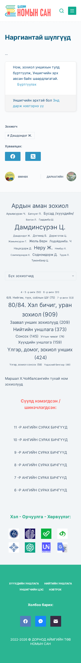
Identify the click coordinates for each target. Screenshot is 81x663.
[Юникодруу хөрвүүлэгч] (49, 549)
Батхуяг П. (34, 213)
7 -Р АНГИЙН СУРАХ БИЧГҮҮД (40, 477)
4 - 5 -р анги (31, 292)
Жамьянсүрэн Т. (17, 241)
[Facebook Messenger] (40, 621)
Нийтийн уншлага (40, 329)
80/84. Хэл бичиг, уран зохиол (40, 309)
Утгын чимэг (52, 336)
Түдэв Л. (64, 255)
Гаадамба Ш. (46, 219)
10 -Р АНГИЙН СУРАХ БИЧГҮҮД (40, 440)
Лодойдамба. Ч (60, 241)
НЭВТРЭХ (55, 589)
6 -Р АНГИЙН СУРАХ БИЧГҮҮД (40, 490)
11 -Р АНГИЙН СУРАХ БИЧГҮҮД (40, 427)
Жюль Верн (38, 241)
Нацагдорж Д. (23, 248)
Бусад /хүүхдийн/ (59, 213)
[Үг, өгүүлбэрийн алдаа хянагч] (49, 535)
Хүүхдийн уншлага (40, 342)
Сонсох (27, 336)
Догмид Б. (40, 235)
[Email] (55, 621)
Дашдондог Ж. (19, 135)
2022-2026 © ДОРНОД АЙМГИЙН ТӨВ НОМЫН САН (40, 641)
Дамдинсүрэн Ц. (40, 227)
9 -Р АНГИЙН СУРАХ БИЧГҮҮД (40, 452)
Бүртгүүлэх (27, 84)
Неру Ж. (43, 247)
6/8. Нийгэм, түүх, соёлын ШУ (30, 297)
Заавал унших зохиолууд (40, 322)
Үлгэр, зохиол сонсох (26, 364)
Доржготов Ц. (58, 235)
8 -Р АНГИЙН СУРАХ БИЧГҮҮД (40, 465)
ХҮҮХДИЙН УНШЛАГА (24, 583)
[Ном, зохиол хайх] (61, 11)
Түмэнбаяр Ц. (40, 260)
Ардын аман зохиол (39, 205)
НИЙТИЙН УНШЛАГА (58, 583)
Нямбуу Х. (60, 248)
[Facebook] (13, 156)
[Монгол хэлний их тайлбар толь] (17, 535)
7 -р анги (65, 297)
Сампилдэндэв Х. (20, 255)
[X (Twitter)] (33, 156)
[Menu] (72, 11)
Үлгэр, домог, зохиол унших (40, 353)
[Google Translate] (64, 549)
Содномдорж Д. (44, 255)
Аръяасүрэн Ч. (16, 213)
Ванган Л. (31, 219)
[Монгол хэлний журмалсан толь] (33, 535)
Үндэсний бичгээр (57, 364)
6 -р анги (51, 292)
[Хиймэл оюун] (33, 549)
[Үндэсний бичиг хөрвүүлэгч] (64, 535)
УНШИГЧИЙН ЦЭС (31, 589)
